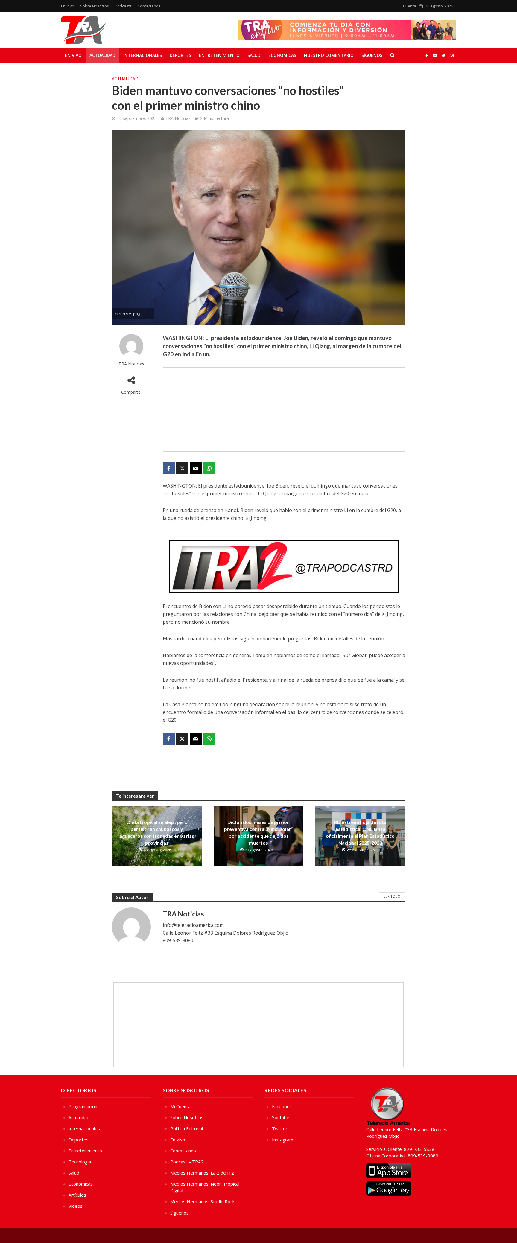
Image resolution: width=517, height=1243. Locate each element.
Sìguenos (179, 1213)
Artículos (77, 1195)
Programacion (83, 1106)
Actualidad (102, 55)
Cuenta (409, 6)
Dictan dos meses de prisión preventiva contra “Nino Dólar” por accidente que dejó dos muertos (258, 832)
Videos (76, 1206)
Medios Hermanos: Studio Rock (202, 1201)
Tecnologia (80, 1162)
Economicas (282, 55)
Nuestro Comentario (329, 55)
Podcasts (123, 6)
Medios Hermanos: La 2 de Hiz (202, 1173)
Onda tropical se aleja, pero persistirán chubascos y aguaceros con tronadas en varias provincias (156, 832)
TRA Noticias (178, 118)
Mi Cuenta (180, 1106)
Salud (254, 55)
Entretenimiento (219, 55)
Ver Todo (392, 896)
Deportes (180, 55)
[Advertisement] (284, 409)
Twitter (280, 1128)
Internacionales (142, 55)
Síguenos (371, 55)
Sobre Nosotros (94, 6)
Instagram (282, 1140)
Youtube (280, 1117)
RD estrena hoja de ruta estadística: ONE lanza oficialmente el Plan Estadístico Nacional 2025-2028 (360, 832)
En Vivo (67, 6)
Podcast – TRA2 (186, 1162)
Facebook (282, 1106)
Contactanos (149, 6)
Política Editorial (186, 1128)
